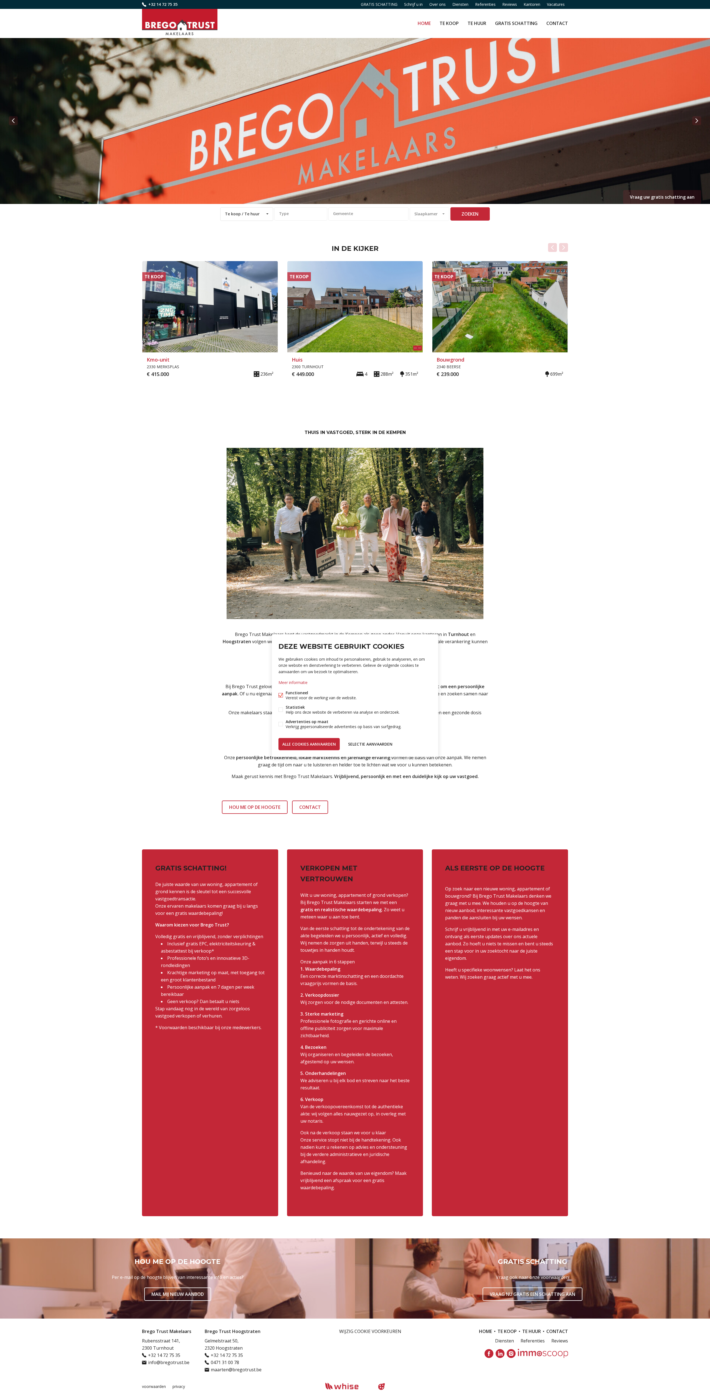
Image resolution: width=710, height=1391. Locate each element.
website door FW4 (381, 1386)
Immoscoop (543, 1353)
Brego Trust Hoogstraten (232, 1331)
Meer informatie (293, 682)
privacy (179, 1386)
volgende (696, 120)
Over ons (437, 4)
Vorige (552, 247)
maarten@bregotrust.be (236, 1370)
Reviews (509, 4)
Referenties (485, 4)
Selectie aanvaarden (370, 743)
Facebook (489, 1353)
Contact (557, 23)
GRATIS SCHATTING (516, 23)
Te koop (449, 23)
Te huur (477, 23)
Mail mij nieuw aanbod (177, 1294)
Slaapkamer (426, 213)
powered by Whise (348, 1386)
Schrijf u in (413, 4)
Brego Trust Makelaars (166, 1331)
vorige (13, 120)
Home (424, 23)
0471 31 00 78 (225, 1362)
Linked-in (500, 1353)
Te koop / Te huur (242, 213)
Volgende (563, 247)
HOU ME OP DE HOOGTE (254, 807)
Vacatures (556, 4)
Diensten (460, 4)
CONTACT (310, 807)
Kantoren (532, 4)
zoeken (470, 214)
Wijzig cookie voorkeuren (370, 1331)
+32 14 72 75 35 (163, 4)
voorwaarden (154, 1386)
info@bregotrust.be (168, 1362)
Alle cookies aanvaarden (309, 743)
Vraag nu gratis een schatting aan (532, 1294)
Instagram (511, 1353)
